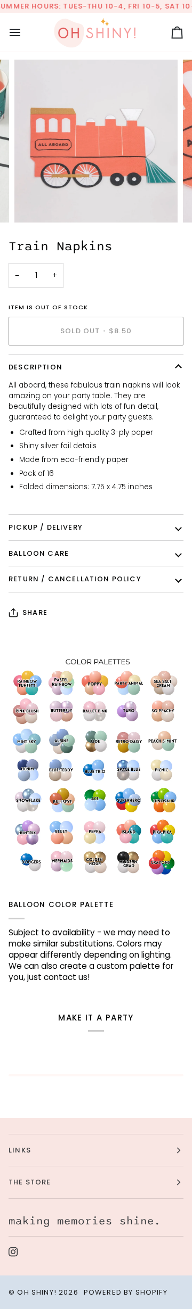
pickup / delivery (46, 527)
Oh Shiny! (37, 1292)
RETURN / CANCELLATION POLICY (75, 579)
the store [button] (30, 1182)
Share (34, 612)
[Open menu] (25, 32)
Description (35, 367)
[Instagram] (13, 1252)
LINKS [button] (20, 1150)
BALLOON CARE (39, 553)
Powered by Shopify (125, 1292)
